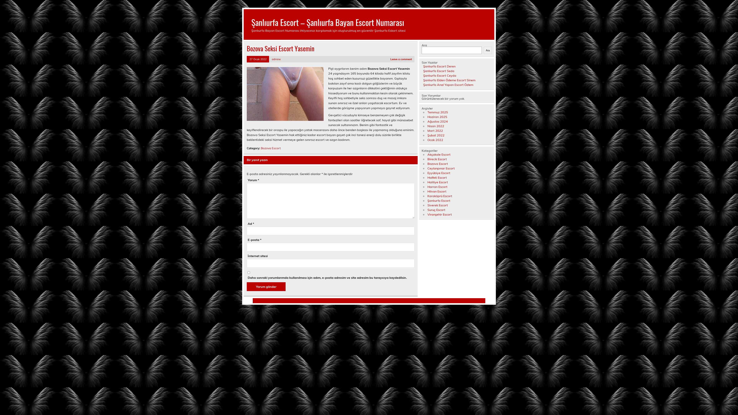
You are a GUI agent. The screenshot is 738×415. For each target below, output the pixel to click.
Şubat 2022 (436, 135)
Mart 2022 (435, 131)
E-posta (254, 239)
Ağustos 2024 (437, 121)
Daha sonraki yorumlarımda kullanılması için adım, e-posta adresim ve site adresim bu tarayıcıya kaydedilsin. (327, 277)
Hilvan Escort (436, 191)
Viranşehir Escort (439, 214)
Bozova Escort (271, 148)
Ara (424, 45)
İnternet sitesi (258, 255)
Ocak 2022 (435, 140)
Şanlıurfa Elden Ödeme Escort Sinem (449, 80)
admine (276, 59)
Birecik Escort (437, 159)
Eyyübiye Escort (438, 173)
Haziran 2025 (437, 117)
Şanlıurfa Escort (438, 201)
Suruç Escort (436, 210)
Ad (251, 223)
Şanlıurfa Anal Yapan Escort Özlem (448, 85)
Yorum (253, 180)
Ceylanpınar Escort (441, 168)
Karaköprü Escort (439, 196)
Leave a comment (401, 59)
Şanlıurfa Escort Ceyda (439, 75)
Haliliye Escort (437, 182)
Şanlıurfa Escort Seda (438, 71)
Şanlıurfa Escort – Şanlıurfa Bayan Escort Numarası (327, 22)
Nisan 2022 (435, 126)
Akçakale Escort (438, 154)
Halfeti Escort (437, 177)
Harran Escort (437, 187)
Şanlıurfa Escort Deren (439, 66)
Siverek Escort (437, 205)
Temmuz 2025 (437, 112)
